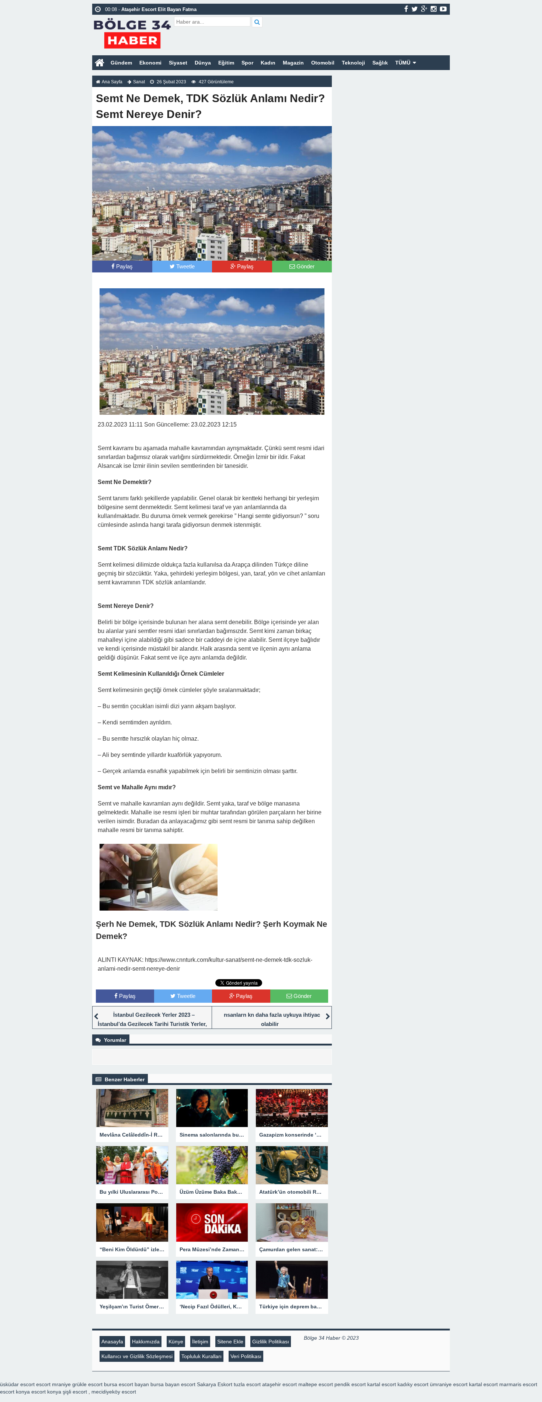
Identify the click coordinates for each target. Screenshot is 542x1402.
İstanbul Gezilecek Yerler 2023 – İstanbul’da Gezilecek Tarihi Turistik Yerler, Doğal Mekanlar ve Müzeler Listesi (152, 1024)
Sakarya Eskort (214, 1384)
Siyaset (178, 63)
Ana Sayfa (112, 81)
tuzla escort (247, 1384)
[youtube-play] (443, 9)
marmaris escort (518, 1384)
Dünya (203, 63)
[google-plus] (424, 9)
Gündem (121, 63)
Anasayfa (112, 1341)
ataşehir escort (279, 1384)
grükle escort (87, 1384)
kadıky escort (412, 1384)
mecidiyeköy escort (113, 1392)
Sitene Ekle (230, 1341)
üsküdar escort (17, 1384)
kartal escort (381, 1384)
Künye (175, 1341)
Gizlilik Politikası (270, 1341)
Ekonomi (150, 63)
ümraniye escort (449, 1384)
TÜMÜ (402, 63)
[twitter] (414, 9)
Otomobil (322, 63)
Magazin (293, 63)
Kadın (268, 63)
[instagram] (434, 9)
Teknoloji (353, 63)
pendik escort (350, 1384)
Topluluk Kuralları (201, 1356)
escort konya (15, 1392)
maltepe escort (315, 1384)
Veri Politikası (245, 1356)
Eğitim (226, 63)
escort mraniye (53, 1384)
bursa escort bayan (126, 1384)
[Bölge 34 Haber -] (132, 32)
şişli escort (75, 1392)
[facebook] (406, 9)
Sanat (139, 81)
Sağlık (380, 63)
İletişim (200, 1341)
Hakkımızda (146, 1341)
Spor (247, 63)
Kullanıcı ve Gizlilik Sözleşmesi (137, 1356)
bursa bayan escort (172, 1384)
